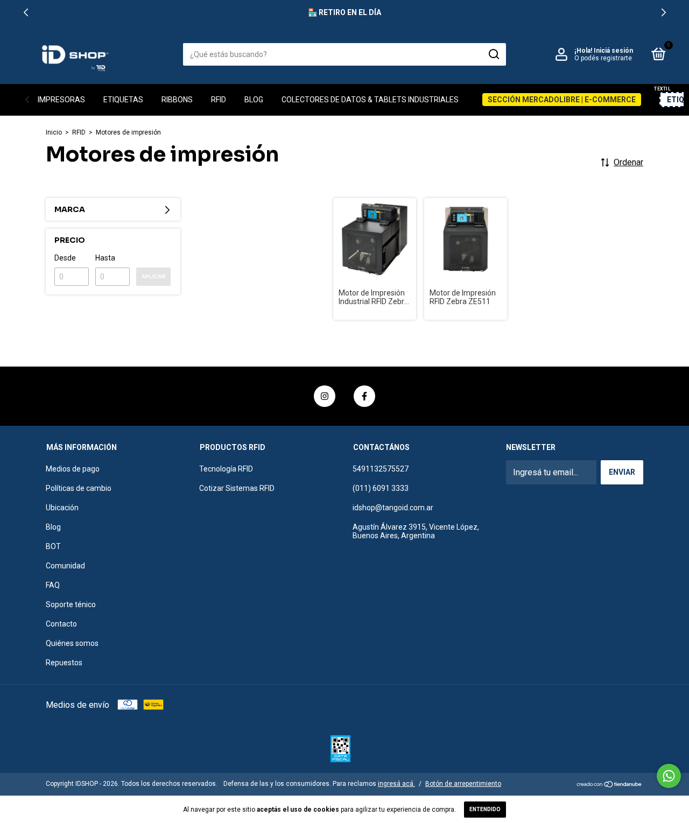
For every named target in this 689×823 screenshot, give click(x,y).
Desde (65, 258)
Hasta (105, 258)
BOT (53, 546)
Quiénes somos (72, 643)
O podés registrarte (603, 58)
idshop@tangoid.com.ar (393, 507)
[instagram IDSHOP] (324, 396)
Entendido (485, 809)
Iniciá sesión (613, 50)
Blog (253, 99)
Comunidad (65, 565)
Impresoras (61, 99)
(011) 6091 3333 (381, 488)
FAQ (53, 585)
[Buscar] (493, 54)
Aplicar (153, 276)
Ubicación (62, 507)
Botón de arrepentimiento (463, 783)
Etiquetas (123, 99)
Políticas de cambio (78, 488)
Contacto (61, 624)
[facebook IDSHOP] (364, 396)
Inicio (54, 132)
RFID (218, 99)
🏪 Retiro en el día (344, 12)
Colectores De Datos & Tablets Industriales (370, 99)
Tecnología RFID (226, 469)
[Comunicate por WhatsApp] (669, 776)
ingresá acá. (396, 783)
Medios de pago (73, 469)
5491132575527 (381, 469)
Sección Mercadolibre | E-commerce (562, 99)
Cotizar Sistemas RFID (237, 488)
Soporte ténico (71, 604)
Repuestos (64, 662)
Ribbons (177, 99)
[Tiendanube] (609, 785)
